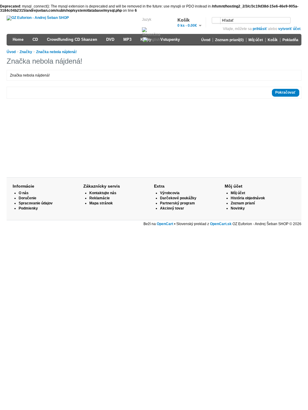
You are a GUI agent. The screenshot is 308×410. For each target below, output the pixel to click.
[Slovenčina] (153, 32)
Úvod (205, 40)
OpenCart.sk (221, 224)
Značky (26, 52)
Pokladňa (290, 40)
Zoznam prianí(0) (229, 40)
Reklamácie (99, 198)
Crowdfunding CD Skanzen (72, 39)
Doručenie (27, 198)
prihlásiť (260, 29)
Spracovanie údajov (36, 203)
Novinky (238, 208)
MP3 (127, 39)
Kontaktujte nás (102, 193)
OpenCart (165, 224)
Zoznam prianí (243, 203)
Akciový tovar (172, 208)
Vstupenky (170, 39)
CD (35, 39)
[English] (151, 39)
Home (18, 39)
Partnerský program (177, 203)
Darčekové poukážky (178, 198)
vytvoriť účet (289, 29)
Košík (273, 40)
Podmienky (28, 208)
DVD (110, 39)
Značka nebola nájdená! (56, 52)
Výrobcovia (170, 193)
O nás (24, 193)
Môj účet (255, 40)
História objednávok (248, 198)
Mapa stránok (101, 203)
